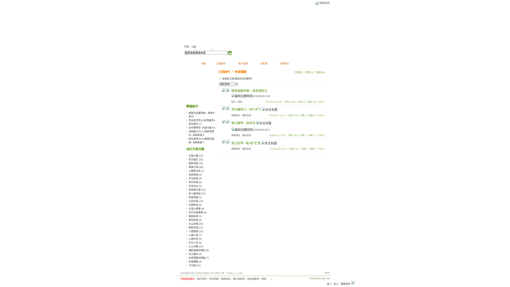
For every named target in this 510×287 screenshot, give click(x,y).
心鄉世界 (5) (195, 239)
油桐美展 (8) (195, 174)
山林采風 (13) (196, 201)
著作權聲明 (239, 279)
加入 (336, 284)
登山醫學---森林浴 (243, 123)
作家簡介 (284, 63)
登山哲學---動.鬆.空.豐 (246, 143)
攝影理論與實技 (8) (199, 250)
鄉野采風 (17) (196, 227)
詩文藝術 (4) (195, 254)
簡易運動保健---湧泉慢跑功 (249, 90)
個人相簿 (243, 63)
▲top (327, 272)
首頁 (203, 63)
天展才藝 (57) (196, 155)
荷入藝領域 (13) (197, 193)
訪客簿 (263, 63)
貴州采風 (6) (195, 182)
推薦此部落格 (204, 49)
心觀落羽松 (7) (196, 171)
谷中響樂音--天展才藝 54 (202, 127)
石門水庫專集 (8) (198, 212)
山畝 (189, 24)
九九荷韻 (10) (196, 246)
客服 (264, 279)
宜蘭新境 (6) (195, 205)
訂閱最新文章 (238, 49)
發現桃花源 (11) (197, 189)
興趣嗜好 (235, 115)
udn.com (326, 278)
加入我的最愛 (221, 49)
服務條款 (225, 279)
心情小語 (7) (195, 235)
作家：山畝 (190, 46)
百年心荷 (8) (195, 242)
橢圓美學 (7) (195, 216)
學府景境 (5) (195, 220)
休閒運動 (241, 71)
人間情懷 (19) (196, 231)
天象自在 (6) (195, 186)
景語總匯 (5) (195, 197)
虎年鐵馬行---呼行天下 (246, 109)
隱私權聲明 (253, 279)
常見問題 (214, 279)
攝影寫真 (246, 115)
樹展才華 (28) (196, 167)
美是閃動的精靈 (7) (199, 258)
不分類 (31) (195, 265)
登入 (329, 284)
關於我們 (202, 279)
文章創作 (221, 63)
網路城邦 (324, 2)
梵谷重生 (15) (196, 159)
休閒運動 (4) (195, 261)
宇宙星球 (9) (195, 178)
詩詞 (240, 102)
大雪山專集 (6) (196, 208)
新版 (207, 24)
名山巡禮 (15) (196, 224)
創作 (233, 102)
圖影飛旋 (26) (196, 163)
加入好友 (189, 49)
